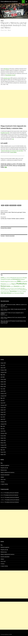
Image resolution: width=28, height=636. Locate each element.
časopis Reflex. (13, 152)
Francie (2, 281)
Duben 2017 (3, 412)
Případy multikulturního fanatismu (7, 472)
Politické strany (4, 470)
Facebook (23, 279)
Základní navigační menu (26, 1)
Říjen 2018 (3, 374)
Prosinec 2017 (3, 393)
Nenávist (16, 286)
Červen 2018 (3, 379)
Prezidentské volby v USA (8, 289)
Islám (19, 281)
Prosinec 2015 (3, 445)
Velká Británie (7, 293)
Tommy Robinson (19, 291)
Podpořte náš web (4, 467)
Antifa (2, 277)
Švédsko (22, 293)
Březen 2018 (3, 386)
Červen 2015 (3, 452)
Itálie (22, 281)
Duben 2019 (3, 363)
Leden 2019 (3, 367)
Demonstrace (20, 277)
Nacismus (12, 286)
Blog (1, 463)
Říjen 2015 (3, 449)
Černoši (13, 293)
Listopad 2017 (3, 395)
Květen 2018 (3, 381)
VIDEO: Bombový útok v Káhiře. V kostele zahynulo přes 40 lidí (13, 309)
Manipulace (3, 283)
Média (3, 205)
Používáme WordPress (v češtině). (6, 634)
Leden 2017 (3, 419)
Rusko (2, 291)
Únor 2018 (3, 388)
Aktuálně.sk (6, 68)
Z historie (2, 481)
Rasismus (18, 289)
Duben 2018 (3, 384)
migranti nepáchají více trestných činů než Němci (12, 150)
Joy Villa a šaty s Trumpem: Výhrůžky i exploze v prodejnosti (12, 218)
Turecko (24, 291)
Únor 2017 (3, 417)
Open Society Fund (8, 288)
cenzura (8, 277)
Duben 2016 (3, 440)
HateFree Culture (13, 281)
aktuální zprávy (7, 78)
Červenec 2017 (4, 405)
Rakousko (15, 289)
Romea (21, 289)
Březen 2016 (3, 442)
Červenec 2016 (4, 433)
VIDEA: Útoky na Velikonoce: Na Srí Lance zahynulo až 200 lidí (13, 317)
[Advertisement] (14, 51)
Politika (15, 288)
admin (10, 30)
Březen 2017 (3, 414)
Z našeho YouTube (4, 484)
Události (2, 20)
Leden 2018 (3, 391)
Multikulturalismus (13, 205)
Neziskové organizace (5, 465)
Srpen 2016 (3, 431)
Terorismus (13, 291)
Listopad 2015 (3, 447)
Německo (19, 205)
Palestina (12, 288)
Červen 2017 (3, 407)
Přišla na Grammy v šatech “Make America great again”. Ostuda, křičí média (13, 212)
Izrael (24, 281)
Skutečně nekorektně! (5, 474)
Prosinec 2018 (3, 370)
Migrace (7, 205)
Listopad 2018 (3, 372)
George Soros (7, 281)
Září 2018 (2, 377)
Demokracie (13, 277)
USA (2, 293)
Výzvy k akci (3, 479)
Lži (26, 281)
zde (13, 139)
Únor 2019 (3, 365)
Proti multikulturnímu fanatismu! (9, 1)
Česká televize (17, 293)
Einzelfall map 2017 (5, 132)
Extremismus (16, 279)
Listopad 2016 (3, 424)
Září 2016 (2, 428)
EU (5, 279)
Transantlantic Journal (10, 75)
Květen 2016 (3, 438)
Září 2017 (2, 400)
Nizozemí (20, 286)
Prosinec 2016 (3, 421)
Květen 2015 (3, 454)
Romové (25, 289)
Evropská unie (9, 279)
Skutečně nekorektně (6, 291)
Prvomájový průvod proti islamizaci (12, 492)
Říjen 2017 (3, 398)
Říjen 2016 (3, 426)
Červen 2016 (3, 435)
